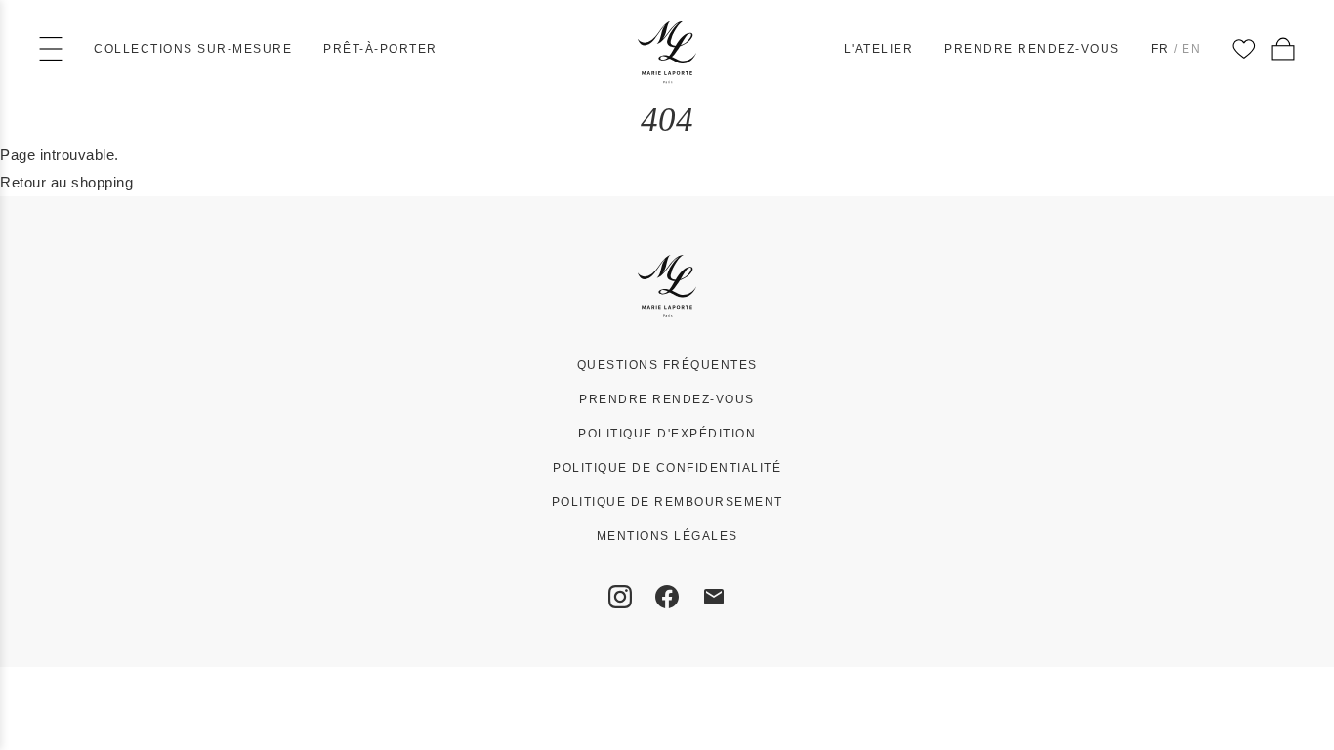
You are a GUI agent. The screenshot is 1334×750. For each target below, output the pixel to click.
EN (1191, 49)
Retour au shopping (66, 182)
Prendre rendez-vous (1032, 49)
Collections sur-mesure (193, 49)
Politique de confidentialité (667, 468)
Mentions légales (667, 536)
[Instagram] (620, 596)
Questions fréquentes (667, 365)
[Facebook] (667, 596)
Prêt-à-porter (380, 49)
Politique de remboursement (667, 502)
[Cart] (1283, 49)
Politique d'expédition (667, 433)
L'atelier (879, 49)
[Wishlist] (1244, 49)
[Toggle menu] (51, 49)
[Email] (714, 596)
